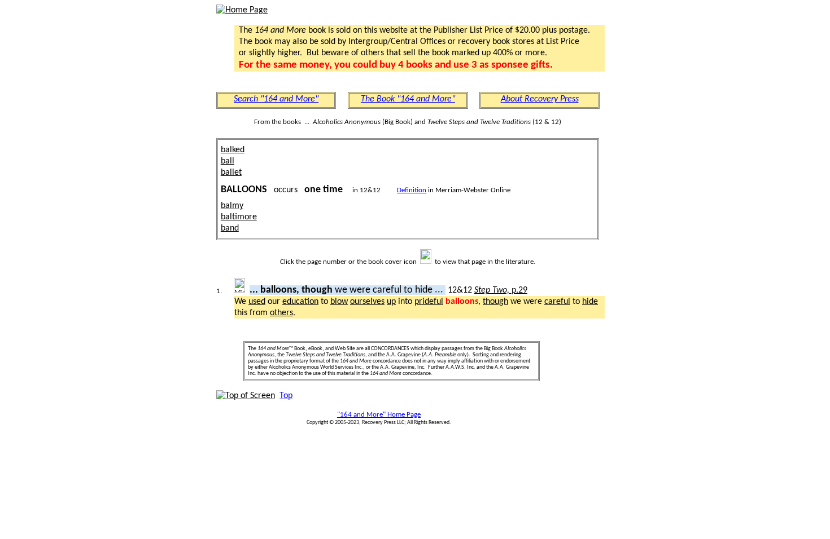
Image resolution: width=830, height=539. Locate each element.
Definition (411, 190)
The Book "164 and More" (408, 99)
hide (590, 301)
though (495, 301)
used (256, 301)
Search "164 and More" (276, 99)
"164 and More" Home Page (379, 414)
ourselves (367, 301)
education (300, 301)
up (391, 301)
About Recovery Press (540, 99)
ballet (231, 172)
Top (285, 395)
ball (227, 161)
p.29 (500, 290)
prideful (428, 301)
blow (339, 301)
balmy (232, 205)
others (281, 312)
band (230, 228)
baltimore (239, 217)
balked (232, 149)
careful (557, 301)
